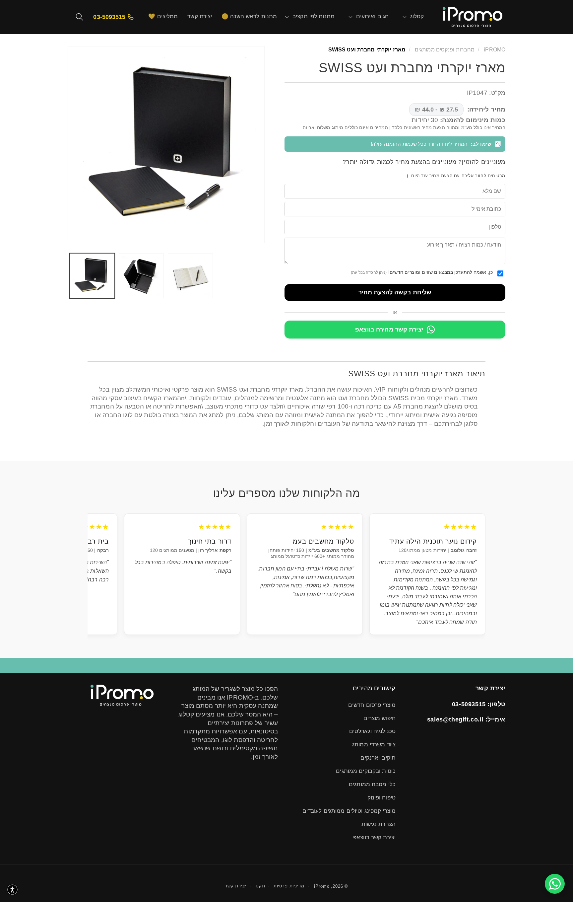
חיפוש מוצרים (379, 718)
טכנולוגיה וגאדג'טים (372, 731)
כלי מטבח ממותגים (372, 784)
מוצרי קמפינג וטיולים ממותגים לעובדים (349, 811)
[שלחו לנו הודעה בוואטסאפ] (555, 884)
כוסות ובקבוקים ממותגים (366, 771)
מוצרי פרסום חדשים (372, 705)
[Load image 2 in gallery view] (141, 275)
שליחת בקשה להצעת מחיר (394, 292)
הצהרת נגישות (378, 824)
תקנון (259, 885)
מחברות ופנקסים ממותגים (444, 49)
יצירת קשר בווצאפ (374, 837)
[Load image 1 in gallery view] (92, 275)
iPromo (321, 886)
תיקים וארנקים (378, 758)
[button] (417, 17)
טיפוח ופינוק (381, 797)
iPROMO (494, 49)
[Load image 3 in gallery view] (190, 275)
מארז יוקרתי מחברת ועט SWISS (367, 49)
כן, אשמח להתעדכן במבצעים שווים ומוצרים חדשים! (422, 272)
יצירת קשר (235, 885)
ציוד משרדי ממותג (374, 744)
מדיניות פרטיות (289, 885)
